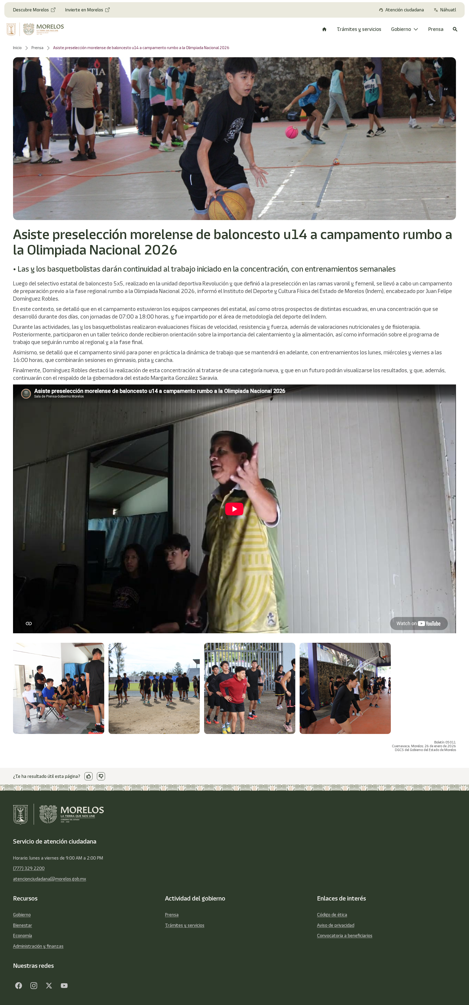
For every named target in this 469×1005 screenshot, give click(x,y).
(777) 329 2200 (29, 868)
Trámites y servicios (184, 925)
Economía (22, 935)
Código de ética (332, 915)
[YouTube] (64, 985)
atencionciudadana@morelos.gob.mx (49, 879)
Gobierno (22, 914)
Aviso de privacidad (335, 925)
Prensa (172, 914)
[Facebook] (18, 985)
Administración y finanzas (38, 946)
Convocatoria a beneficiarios (344, 936)
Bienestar (22, 925)
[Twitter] (48, 985)
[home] (40, 29)
